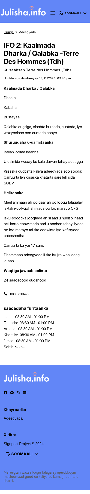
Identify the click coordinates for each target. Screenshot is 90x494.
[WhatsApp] (18, 393)
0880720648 (19, 294)
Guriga (9, 32)
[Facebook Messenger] (12, 393)
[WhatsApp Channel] (25, 393)
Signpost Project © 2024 (24, 444)
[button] (73, 13)
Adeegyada (13, 418)
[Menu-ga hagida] (52, 13)
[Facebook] (5, 393)
